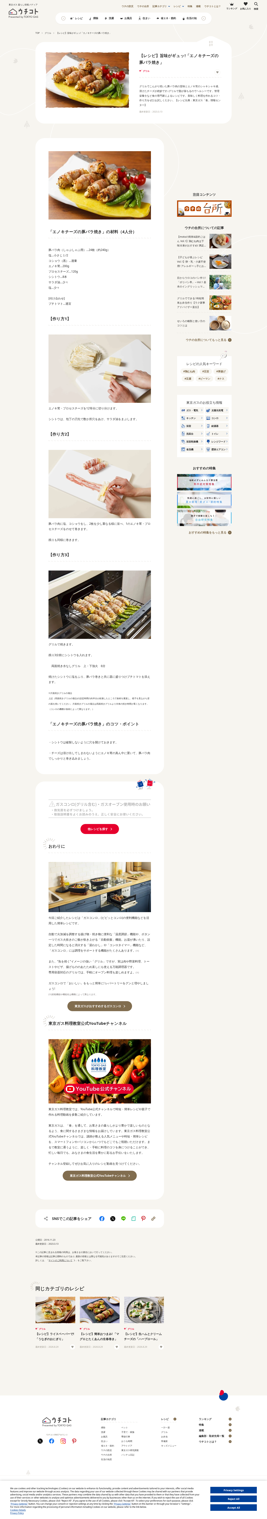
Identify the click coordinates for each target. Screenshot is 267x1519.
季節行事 (125, 1436)
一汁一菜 (165, 1427)
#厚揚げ (221, 371)
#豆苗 (205, 371)
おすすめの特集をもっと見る (207, 532)
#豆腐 (188, 378)
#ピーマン (204, 378)
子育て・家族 (127, 1432)
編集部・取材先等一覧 (211, 1436)
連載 (198, 6)
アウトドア (126, 1445)
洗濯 (111, 18)
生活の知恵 (193, 18)
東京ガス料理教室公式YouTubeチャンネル (98, 1176)
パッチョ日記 (127, 1454)
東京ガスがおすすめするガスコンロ (98, 1006)
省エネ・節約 (168, 18)
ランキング (205, 1419)
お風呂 (128, 18)
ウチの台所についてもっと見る (206, 340)
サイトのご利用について (60, 1260)
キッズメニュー (168, 1445)
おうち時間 (126, 1441)
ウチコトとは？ (212, 6)
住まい (146, 18)
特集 (190, 6)
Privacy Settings (234, 1490)
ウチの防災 (106, 1450)
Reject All (233, 1499)
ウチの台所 (106, 1454)
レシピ (177, 6)
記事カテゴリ (160, 6)
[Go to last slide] (63, 18)
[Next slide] (203, 18)
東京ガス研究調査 (130, 1450)
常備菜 (164, 1441)
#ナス (221, 378)
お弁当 (164, 1436)
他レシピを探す (98, 829)
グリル (146, 70)
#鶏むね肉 (189, 371)
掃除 (95, 18)
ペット (124, 1427)
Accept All (233, 1507)
